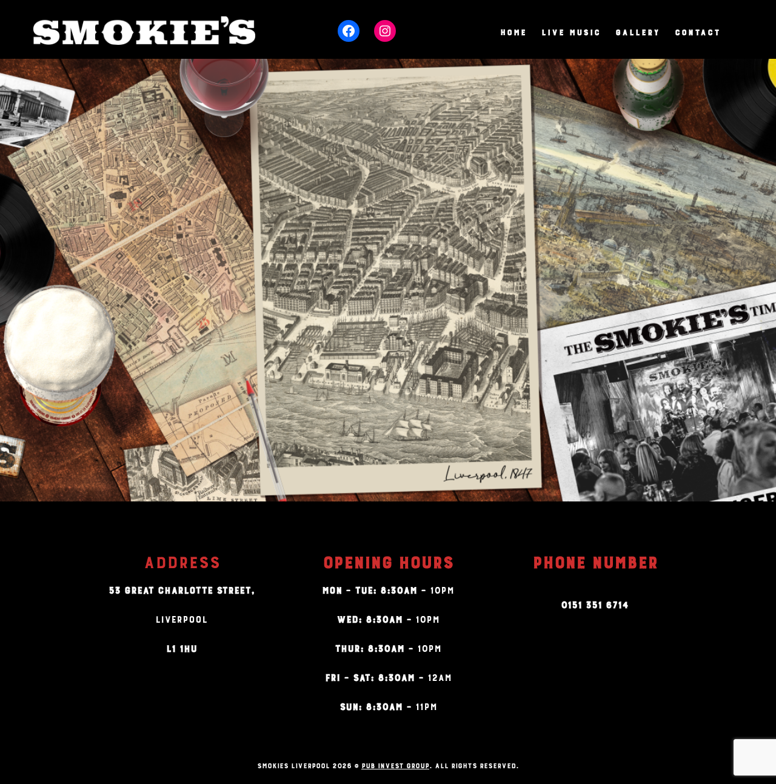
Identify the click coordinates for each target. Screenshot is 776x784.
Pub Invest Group (395, 764)
